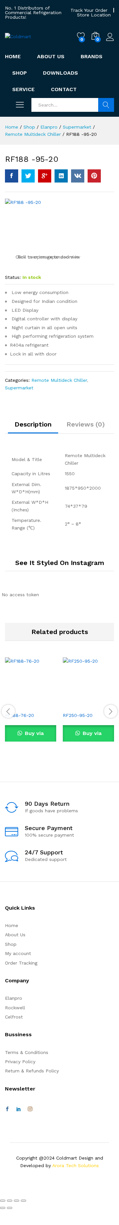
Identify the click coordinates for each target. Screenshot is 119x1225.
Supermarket (19, 387)
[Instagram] (30, 1109)
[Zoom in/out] (23, 1201)
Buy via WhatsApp (30, 736)
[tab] (33, 427)
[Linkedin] (18, 1109)
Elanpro (13, 998)
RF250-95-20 (78, 715)
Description (33, 424)
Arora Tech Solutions (75, 1165)
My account (18, 953)
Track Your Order (88, 10)
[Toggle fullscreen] (16, 1201)
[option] (31, 710)
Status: (13, 277)
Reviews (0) (85, 424)
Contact (64, 89)
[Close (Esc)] (2, 1201)
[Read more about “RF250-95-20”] (72, 704)
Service (23, 89)
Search (106, 105)
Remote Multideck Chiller (59, 380)
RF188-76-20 (19, 715)
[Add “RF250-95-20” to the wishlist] (102, 704)
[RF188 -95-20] (11, 176)
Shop (19, 73)
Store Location (94, 14)
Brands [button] (91, 56)
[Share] (9, 1201)
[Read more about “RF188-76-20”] (14, 704)
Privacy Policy (20, 1061)
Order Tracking (21, 963)
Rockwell (15, 1007)
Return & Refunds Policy (32, 1070)
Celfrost (14, 1016)
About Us (50, 56)
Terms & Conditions (26, 1052)
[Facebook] (7, 1109)
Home (13, 56)
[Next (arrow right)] (9, 1208)
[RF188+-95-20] (28, 176)
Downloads (60, 73)
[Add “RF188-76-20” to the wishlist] (45, 704)
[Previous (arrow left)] (2, 1208)
